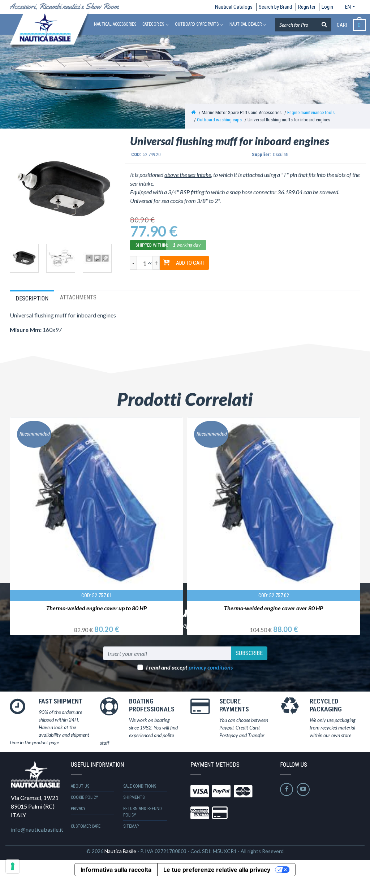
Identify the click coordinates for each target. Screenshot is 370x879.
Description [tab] (32, 298)
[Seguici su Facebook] (286, 789)
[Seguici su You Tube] (303, 789)
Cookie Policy (84, 797)
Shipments (134, 797)
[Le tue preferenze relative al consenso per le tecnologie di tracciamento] (13, 866)
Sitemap (131, 826)
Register (306, 7)
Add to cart (190, 263)
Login (327, 7)
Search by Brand (275, 7)
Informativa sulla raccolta (116, 869)
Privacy (78, 808)
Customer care (85, 826)
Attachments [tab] (78, 297)
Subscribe (249, 653)
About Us (80, 786)
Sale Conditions (139, 786)
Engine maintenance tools (311, 112)
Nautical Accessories (115, 24)
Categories (153, 24)
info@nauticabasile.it (37, 829)
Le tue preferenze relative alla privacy (216, 869)
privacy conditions (211, 667)
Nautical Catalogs (234, 7)
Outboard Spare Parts (197, 24)
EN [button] (348, 7)
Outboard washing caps (219, 119)
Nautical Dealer (245, 24)
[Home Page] (193, 112)
